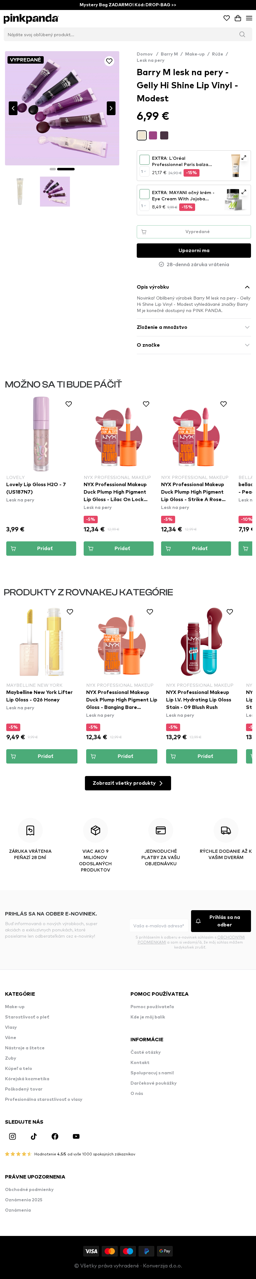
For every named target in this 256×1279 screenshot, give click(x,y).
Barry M (169, 54)
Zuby (10, 1058)
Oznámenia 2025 (23, 1200)
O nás (136, 1093)
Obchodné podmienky (29, 1190)
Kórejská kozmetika (27, 1079)
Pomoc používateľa (152, 1007)
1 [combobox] (142, 171)
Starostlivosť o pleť (27, 1017)
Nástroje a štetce (25, 1048)
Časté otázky (145, 1052)
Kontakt (140, 1063)
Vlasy (11, 1027)
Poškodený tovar (23, 1089)
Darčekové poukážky (153, 1083)
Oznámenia (18, 1210)
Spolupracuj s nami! (152, 1073)
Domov (147, 54)
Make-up (195, 54)
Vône (10, 1038)
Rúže (217, 54)
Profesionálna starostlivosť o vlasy (43, 1099)
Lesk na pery (151, 60)
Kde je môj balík (147, 1017)
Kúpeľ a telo (18, 1069)
